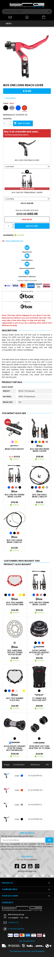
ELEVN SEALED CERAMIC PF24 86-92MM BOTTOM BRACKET (15, 748)
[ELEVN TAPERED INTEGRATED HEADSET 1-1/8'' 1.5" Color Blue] (39, 642)
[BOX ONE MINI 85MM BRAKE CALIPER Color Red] (43, 441)
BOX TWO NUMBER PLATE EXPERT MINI (14, 604)
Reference (8, 115)
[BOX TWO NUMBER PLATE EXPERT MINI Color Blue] (9, 594)
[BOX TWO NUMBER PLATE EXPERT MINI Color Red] (12, 594)
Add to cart (22, 123)
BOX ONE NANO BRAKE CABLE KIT (39, 496)
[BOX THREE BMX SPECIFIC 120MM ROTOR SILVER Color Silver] (14, 642)
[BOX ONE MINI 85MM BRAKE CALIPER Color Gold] (39, 441)
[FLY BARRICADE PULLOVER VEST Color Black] (39, 690)
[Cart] (44, 17)
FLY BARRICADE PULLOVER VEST (39, 699)
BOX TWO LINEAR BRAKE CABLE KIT (14, 541)
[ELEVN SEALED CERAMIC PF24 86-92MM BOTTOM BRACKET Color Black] (14, 738)
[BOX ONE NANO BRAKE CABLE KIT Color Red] (39, 487)
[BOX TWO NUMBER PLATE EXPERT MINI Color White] (16, 594)
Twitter (23, 866)
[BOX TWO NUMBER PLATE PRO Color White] (20, 690)
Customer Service (16, 928)
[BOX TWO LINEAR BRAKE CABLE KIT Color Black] (14, 533)
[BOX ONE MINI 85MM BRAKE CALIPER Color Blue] (35, 441)
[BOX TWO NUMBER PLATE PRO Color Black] (5, 690)
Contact (7, 902)
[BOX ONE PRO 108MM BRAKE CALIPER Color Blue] (8, 487)
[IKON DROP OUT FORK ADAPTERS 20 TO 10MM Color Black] (39, 738)
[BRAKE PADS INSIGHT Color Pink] (12, 441)
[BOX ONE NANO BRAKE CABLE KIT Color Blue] (35, 487)
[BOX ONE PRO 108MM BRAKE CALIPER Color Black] (19, 487)
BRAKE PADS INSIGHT (14, 449)
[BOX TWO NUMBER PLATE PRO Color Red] (12, 690)
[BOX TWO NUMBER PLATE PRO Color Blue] (9, 690)
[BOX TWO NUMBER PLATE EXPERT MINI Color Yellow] (20, 594)
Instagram (37, 866)
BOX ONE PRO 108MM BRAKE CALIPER (14, 496)
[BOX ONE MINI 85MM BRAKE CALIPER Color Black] (32, 441)
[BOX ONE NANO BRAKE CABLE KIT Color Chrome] (46, 487)
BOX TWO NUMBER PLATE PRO (14, 699)
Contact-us (13, 922)
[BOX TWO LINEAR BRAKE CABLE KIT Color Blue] (10, 533)
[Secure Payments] (27, 286)
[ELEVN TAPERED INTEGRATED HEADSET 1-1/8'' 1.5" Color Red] (42, 642)
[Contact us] (10, 17)
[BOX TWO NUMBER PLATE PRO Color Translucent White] (16, 690)
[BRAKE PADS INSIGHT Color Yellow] (16, 441)
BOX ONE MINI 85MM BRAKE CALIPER (39, 450)
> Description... (10, 98)
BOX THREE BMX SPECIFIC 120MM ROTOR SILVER (14, 652)
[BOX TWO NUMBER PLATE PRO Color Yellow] (23, 690)
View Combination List (14, 241)
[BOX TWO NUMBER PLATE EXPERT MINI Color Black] (5, 594)
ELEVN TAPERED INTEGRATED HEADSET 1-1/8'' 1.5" (39, 652)
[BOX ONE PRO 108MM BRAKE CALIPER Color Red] (12, 487)
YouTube (30, 866)
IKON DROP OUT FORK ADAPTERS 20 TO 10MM (39, 747)
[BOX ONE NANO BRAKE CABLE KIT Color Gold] (43, 487)
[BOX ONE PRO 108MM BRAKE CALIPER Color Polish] (16, 487)
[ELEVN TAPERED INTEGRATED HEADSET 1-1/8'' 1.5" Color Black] (35, 642)
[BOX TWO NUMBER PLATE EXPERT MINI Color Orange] (23, 594)
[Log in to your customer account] (27, 17)
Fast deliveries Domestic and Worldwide (27, 951)
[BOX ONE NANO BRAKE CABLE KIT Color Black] (32, 487)
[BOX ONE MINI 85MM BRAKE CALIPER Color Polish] (46, 441)
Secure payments (27, 941)
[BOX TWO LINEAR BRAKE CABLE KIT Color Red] (18, 533)
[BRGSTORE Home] (27, 5)
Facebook (17, 866)
